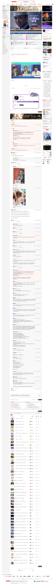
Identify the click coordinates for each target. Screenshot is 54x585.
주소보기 (12, 46)
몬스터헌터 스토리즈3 (5, 50)
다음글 (13, 399)
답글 (40, 156)
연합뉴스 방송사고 (18, 533)
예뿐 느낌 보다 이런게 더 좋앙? (20, 483)
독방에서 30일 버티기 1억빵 (19, 486)
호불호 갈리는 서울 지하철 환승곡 (20, 527)
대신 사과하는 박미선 (19, 489)
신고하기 (34, 88)
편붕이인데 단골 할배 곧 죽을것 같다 (21, 492)
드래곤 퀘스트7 (4, 52)
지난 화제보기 (35, 33)
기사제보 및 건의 (4, 14)
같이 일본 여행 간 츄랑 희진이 (20, 462)
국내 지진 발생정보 (18, 480)
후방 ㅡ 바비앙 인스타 (19, 418)
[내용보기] (19, 221)
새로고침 (41, 392)
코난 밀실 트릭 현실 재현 (19, 424)
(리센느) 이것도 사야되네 (19, 421)
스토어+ (50, 36)
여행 (3, 43)
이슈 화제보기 (39, 33)
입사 (31, 524)
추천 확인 (39, 88)
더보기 (23, 99)
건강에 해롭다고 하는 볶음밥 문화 (20, 530)
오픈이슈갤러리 (40, 46)
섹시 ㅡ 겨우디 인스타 (19, 430)
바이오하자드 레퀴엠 (5, 51)
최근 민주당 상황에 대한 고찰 (20, 495)
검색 (33, 570)
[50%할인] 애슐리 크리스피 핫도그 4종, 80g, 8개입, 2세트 (47, 104)
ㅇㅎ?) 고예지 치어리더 (19, 471)
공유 (30, 88)
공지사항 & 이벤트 (5, 12)
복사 (14, 46)
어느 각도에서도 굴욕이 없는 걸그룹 (20, 554)
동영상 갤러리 (4, 13)
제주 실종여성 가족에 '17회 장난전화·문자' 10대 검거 (22, 539)
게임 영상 (4, 45)
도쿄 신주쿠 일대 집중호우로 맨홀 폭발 (21, 536)
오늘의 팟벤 (4, 31)
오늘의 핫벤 (4, 30)
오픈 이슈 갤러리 (4, 29)
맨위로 (37, 399)
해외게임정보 (4, 44)
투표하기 (47, 129)
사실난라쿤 (32, 474)
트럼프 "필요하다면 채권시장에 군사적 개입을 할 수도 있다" (23, 524)
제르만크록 (32, 542)
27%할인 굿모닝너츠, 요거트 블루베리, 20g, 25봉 (47, 101)
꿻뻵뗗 (31, 421)
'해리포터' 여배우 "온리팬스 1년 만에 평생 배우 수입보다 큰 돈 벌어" (24, 548)
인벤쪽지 (20, 99)
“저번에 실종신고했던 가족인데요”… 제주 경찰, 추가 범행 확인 (23, 551)
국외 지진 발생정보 (18, 474)
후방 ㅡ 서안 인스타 (19, 427)
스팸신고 (37, 88)
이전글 (16, 399)
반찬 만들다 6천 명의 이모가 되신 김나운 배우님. (22, 468)
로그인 (47, 4)
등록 (39, 395)
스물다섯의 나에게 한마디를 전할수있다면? (21, 542)
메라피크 (32, 462)
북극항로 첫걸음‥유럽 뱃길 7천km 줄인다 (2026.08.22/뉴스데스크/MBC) (25, 459)
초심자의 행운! (18, 477)
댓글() (40, 50)
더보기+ (50, 57)
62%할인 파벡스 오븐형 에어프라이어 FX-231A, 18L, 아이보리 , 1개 (47, 105)
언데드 (31, 424)
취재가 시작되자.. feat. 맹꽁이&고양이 (21, 433)
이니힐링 (21, 99)
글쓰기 (40, 411)
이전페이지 (33, 399)
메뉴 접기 (36, 101)
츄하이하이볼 (32, 433)
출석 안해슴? (18, 557)
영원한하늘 (32, 459)
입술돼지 (32, 418)
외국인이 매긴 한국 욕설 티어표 (20, 545)
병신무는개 (32, 495)
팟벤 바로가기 (4, 38)
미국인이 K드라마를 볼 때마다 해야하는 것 (21, 465)
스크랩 (32, 88)
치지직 (3, 39)
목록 (37, 50)
